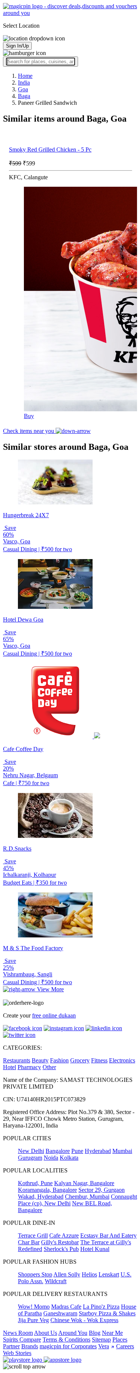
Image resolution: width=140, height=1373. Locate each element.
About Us (45, 1333)
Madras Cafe (66, 1306)
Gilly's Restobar (60, 1242)
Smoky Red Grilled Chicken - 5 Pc (50, 149)
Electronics (122, 1060)
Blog (94, 1333)
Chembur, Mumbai (87, 1196)
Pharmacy (29, 1067)
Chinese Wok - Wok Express (84, 1320)
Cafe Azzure (64, 1235)
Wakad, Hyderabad (40, 1196)
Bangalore (58, 1151)
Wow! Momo (34, 1306)
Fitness (99, 1060)
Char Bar (29, 1242)
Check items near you (29, 431)
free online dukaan (54, 1015)
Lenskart (109, 1274)
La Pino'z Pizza (101, 1306)
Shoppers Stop (35, 1274)
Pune (77, 1151)
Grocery (80, 1060)
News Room (18, 1333)
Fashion (59, 1060)
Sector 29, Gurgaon (101, 1190)
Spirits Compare (22, 1339)
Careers (125, 1346)
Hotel (9, 1067)
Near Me (112, 1333)
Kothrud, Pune (35, 1183)
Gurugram (30, 1157)
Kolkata (69, 1157)
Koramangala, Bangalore (47, 1190)
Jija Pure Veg (33, 1320)
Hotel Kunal (94, 1249)
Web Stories (17, 1353)
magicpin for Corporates (68, 1346)
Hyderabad (98, 1151)
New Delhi (31, 1151)
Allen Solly (66, 1274)
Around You (72, 1333)
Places (119, 1339)
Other (49, 1067)
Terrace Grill (33, 1235)
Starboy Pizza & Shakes (107, 1313)
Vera (103, 1346)
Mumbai (122, 1151)
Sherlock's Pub (61, 1249)
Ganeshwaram (60, 1313)
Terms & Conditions (66, 1339)
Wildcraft (55, 1281)
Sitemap (101, 1339)
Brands (29, 1346)
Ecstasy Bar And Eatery (108, 1235)
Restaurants (16, 1060)
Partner (11, 1346)
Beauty (40, 1060)
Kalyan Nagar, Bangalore (84, 1183)
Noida (51, 1157)
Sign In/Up (17, 46)
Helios (89, 1274)
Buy (29, 416)
